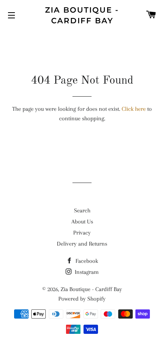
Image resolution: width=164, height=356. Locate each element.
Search (82, 210)
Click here (134, 108)
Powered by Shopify (82, 298)
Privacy (82, 232)
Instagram (86, 272)
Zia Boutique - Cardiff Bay (82, 15)
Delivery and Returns (82, 243)
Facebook (86, 260)
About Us (82, 221)
